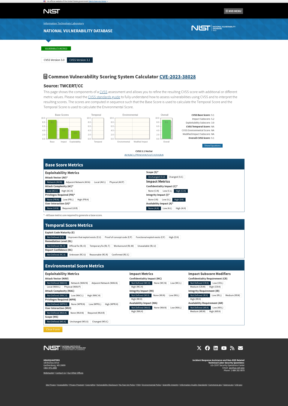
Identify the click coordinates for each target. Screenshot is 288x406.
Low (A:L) (167, 208)
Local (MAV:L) (53, 286)
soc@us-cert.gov (236, 367)
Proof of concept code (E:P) (118, 237)
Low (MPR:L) (95, 304)
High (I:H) (179, 199)
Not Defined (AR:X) (199, 307)
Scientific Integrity (170, 384)
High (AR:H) (215, 311)
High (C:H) (181, 190)
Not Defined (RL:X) (56, 246)
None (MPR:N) (78, 304)
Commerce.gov (215, 384)
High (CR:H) (215, 286)
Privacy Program (76, 384)
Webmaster (49, 372)
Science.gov (228, 384)
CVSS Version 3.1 (79, 60)
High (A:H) (181, 208)
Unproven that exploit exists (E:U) (84, 237)
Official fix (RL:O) (77, 246)
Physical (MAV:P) (72, 286)
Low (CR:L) (218, 283)
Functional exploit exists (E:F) (150, 237)
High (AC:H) (67, 190)
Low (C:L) (167, 190)
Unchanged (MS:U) (79, 321)
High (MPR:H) (111, 304)
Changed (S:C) (176, 176)
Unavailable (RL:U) (147, 246)
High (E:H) (174, 237)
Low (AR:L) (218, 307)
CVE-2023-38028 (177, 76)
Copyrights (90, 384)
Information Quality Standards (193, 384)
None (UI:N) (53, 208)
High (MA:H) (137, 311)
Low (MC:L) (176, 283)
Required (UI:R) (70, 208)
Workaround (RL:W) (124, 246)
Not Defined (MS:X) (56, 321)
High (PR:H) (83, 199)
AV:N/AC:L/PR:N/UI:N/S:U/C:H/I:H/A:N (144, 155)
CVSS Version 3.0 (54, 60)
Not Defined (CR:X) (199, 283)
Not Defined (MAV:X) (57, 283)
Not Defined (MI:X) (140, 295)
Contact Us (61, 372)
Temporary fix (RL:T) (100, 246)
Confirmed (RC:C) (120, 254)
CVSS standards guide (104, 97)
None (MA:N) (160, 307)
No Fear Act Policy (127, 384)
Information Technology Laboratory (64, 23)
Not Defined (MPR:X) (57, 304)
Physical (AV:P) (117, 182)
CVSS (103, 92)
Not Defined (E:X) (55, 237)
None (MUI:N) (77, 312)
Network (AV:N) (54, 182)
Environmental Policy (151, 384)
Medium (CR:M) (198, 286)
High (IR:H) (195, 299)
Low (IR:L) (217, 295)
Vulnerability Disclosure (107, 384)
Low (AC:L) (52, 190)
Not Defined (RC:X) (56, 254)
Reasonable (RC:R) (99, 254)
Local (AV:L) (100, 182)
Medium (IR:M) (232, 295)
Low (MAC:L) (77, 295)
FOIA (138, 384)
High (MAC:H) (93, 295)
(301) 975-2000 (50, 367)
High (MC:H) (137, 286)
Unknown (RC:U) (77, 254)
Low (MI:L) (174, 295)
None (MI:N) (159, 295)
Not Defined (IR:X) (199, 295)
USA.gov (238, 384)
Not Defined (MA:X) (140, 307)
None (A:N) (153, 208)
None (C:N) (153, 190)
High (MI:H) (136, 299)
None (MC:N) (160, 283)
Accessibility (62, 384)
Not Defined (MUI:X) (57, 312)
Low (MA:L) (176, 307)
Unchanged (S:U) (156, 176)
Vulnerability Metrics (56, 48)
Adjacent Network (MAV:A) (105, 283)
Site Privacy (51, 384)
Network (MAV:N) (79, 283)
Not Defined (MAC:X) (57, 295)
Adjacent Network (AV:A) (78, 182)
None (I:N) (153, 199)
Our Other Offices (75, 373)
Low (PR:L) (68, 199)
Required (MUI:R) (96, 312)
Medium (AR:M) (198, 311)
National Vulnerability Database (78, 31)
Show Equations (212, 145)
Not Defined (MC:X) (140, 283)
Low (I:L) (166, 199)
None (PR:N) (53, 199)
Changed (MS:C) (100, 321)
